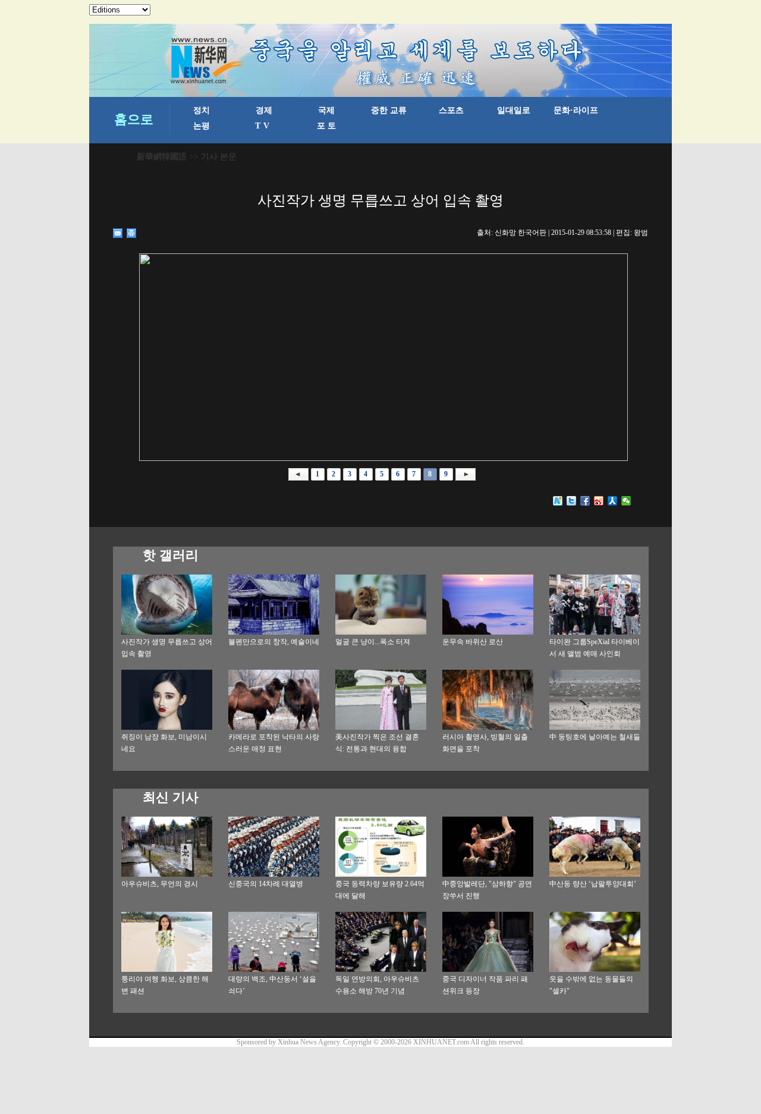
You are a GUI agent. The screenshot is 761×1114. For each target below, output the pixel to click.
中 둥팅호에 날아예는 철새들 (594, 737)
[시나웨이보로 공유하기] (599, 501)
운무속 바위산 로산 (472, 642)
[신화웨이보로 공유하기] (558, 501)
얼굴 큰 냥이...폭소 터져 (372, 642)
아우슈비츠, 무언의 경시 (159, 884)
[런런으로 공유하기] (613, 501)
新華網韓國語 (162, 156)
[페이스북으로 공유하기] (585, 501)
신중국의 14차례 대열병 (265, 884)
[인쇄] (132, 233)
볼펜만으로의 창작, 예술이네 (273, 642)
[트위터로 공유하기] (572, 501)
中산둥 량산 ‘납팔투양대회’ (592, 884)
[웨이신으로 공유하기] (626, 501)
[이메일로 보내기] (118, 233)
